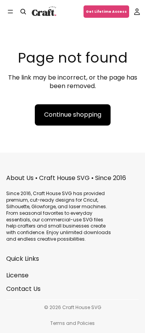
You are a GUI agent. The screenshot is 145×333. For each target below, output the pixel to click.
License (17, 275)
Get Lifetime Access (106, 11)
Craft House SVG (81, 307)
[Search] (23, 11)
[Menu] (10, 11)
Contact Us (23, 288)
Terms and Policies (72, 323)
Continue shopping (72, 114)
